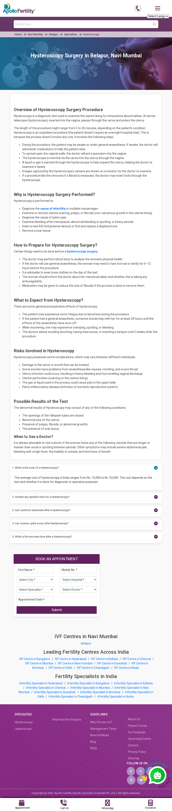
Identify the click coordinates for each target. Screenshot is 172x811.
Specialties (70, 34)
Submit (57, 610)
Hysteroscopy (91, 34)
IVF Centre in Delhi (61, 667)
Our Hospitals (137, 732)
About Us (134, 719)
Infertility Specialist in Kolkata (133, 683)
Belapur (53, 34)
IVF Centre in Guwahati (112, 663)
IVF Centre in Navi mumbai (75, 663)
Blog (93, 741)
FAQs (93, 748)
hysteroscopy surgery (82, 251)
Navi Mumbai (35, 34)
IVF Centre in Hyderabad (70, 659)
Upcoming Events (139, 738)
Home (18, 34)
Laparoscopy (23, 728)
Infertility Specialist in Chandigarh (71, 696)
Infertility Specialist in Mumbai (90, 687)
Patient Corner (137, 725)
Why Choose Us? (101, 722)
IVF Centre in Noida (126, 667)
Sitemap (133, 758)
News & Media (99, 735)
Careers (133, 745)
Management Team (103, 728)
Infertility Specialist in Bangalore (88, 683)
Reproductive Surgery (66, 719)
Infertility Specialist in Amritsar (100, 692)
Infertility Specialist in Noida (115, 696)
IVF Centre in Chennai (137, 659)
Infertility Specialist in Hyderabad (41, 683)
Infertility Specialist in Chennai (46, 687)
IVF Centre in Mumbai (39, 663)
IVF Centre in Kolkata (105, 659)
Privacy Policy (137, 751)
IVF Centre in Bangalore (35, 659)
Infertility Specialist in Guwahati (55, 692)
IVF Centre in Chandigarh (93, 667)
